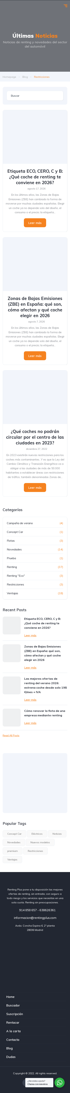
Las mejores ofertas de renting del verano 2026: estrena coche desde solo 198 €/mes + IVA (45, 685)
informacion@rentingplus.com (35, 918)
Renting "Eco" (16, 575)
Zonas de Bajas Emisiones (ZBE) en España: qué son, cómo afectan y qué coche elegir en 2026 (35, 307)
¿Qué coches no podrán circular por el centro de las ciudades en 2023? (35, 437)
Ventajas (12, 593)
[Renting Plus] (5, 6)
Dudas (11, 1057)
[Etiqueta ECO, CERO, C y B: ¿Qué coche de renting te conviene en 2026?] (35, 137)
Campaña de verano (20, 523)
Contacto (12, 1040)
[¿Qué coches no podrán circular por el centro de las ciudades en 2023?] (35, 397)
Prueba (11, 558)
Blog (25, 76)
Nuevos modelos (40, 842)
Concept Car (15, 532)
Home (10, 997)
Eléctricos (37, 833)
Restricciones (15, 584)
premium (12, 851)
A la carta (13, 1031)
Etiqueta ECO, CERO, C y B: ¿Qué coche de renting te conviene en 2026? (35, 176)
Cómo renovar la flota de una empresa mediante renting (44, 713)
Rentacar (12, 1022)
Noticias (57, 833)
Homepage (9, 76)
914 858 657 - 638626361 (37, 910)
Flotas (11, 540)
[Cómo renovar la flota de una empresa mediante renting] (12, 718)
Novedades (14, 549)
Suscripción (14, 1014)
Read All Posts (11, 735)
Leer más (35, 223)
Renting (12, 567)
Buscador (13, 1005)
